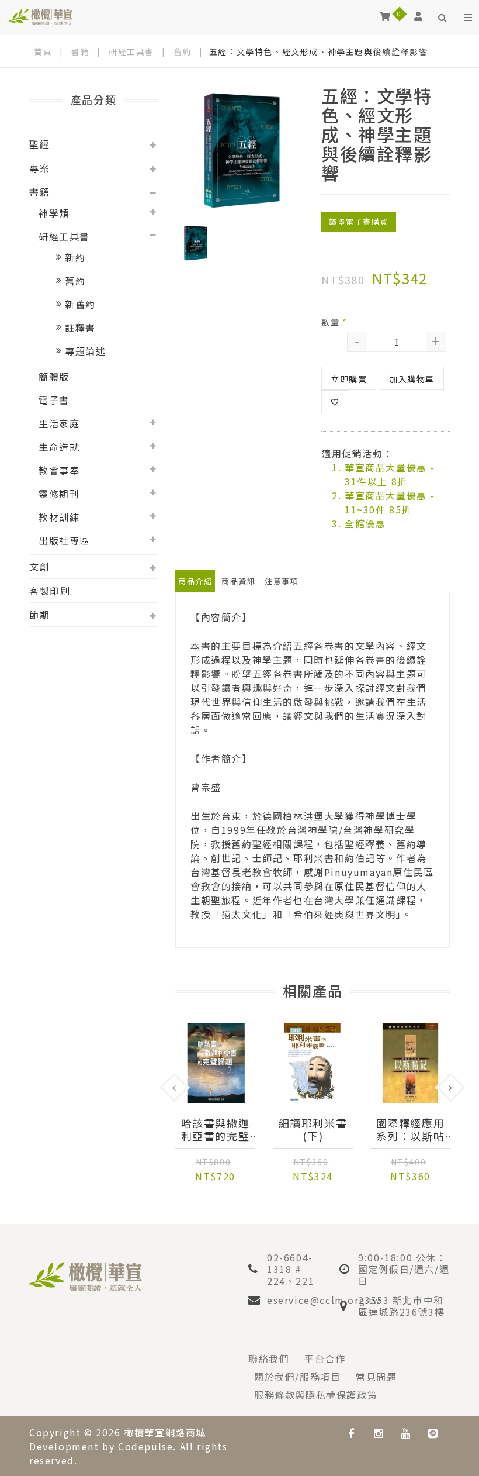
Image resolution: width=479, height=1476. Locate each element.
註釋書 (80, 327)
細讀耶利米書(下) (313, 1129)
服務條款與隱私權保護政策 (315, 1395)
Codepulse (145, 1446)
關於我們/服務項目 (297, 1377)
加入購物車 (412, 379)
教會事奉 (59, 470)
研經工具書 (131, 51)
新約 (75, 257)
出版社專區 (64, 540)
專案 (39, 168)
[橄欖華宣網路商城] (40, 16)
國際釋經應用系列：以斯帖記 (410, 1129)
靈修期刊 (59, 494)
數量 (334, 321)
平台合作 (324, 1358)
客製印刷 (49, 591)
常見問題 (376, 1377)
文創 (39, 567)
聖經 (39, 144)
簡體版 (54, 377)
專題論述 (85, 351)
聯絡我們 (268, 1358)
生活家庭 (59, 423)
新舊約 (80, 304)
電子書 (54, 400)
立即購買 (349, 379)
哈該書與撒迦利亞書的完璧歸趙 (215, 1129)
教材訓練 (59, 517)
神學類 (54, 213)
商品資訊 (238, 581)
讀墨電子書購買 (358, 221)
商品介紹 (195, 581)
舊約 (182, 51)
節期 (39, 615)
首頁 (43, 51)
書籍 (80, 51)
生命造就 (59, 447)
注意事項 (281, 581)
